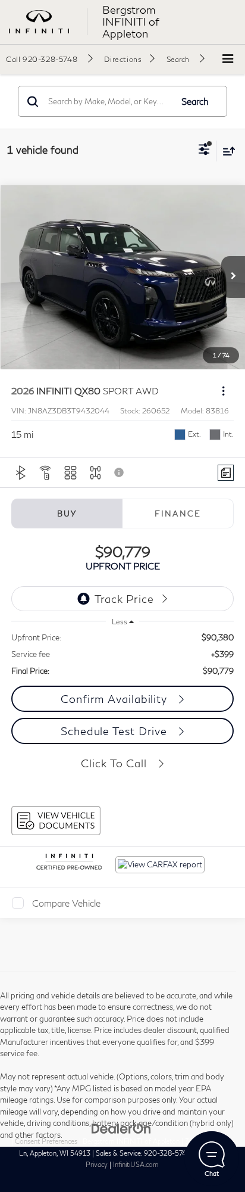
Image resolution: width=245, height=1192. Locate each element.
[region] (122, 654)
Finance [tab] (178, 513)
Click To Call (115, 763)
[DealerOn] (121, 1127)
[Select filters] (204, 151)
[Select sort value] (225, 151)
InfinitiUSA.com (136, 1164)
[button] (49, 59)
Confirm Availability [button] (116, 698)
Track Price (124, 598)
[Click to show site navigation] (228, 59)
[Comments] (226, 473)
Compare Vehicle (66, 903)
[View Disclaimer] (120, 472)
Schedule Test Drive (116, 730)
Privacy (97, 1164)
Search (195, 101)
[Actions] (223, 391)
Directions (123, 59)
